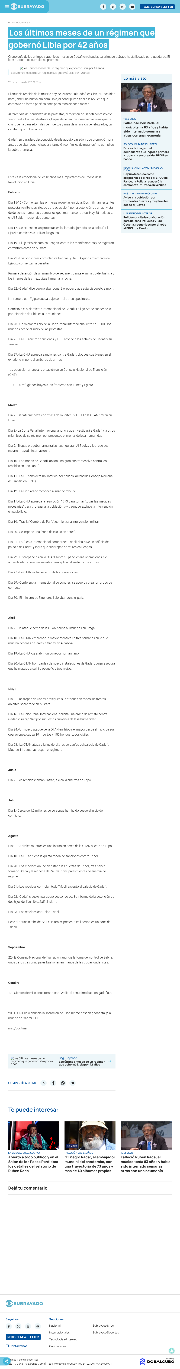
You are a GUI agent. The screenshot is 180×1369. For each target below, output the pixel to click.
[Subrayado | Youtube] (132, 6)
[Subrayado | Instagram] (122, 6)
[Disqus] (90, 1243)
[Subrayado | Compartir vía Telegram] (72, 1083)
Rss (36, 1359)
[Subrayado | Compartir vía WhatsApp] (63, 1083)
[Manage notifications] (172, 1351)
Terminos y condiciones (19, 1359)
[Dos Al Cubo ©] (157, 1364)
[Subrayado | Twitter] (113, 6)
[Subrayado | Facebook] (103, 6)
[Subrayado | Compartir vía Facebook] (53, 1083)
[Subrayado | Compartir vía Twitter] (43, 1083)
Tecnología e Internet (63, 1339)
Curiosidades (57, 1346)
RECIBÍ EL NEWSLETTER (157, 7)
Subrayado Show (103, 1325)
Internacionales (18, 22)
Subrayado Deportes (106, 1332)
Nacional (55, 1325)
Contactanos (18, 1346)
